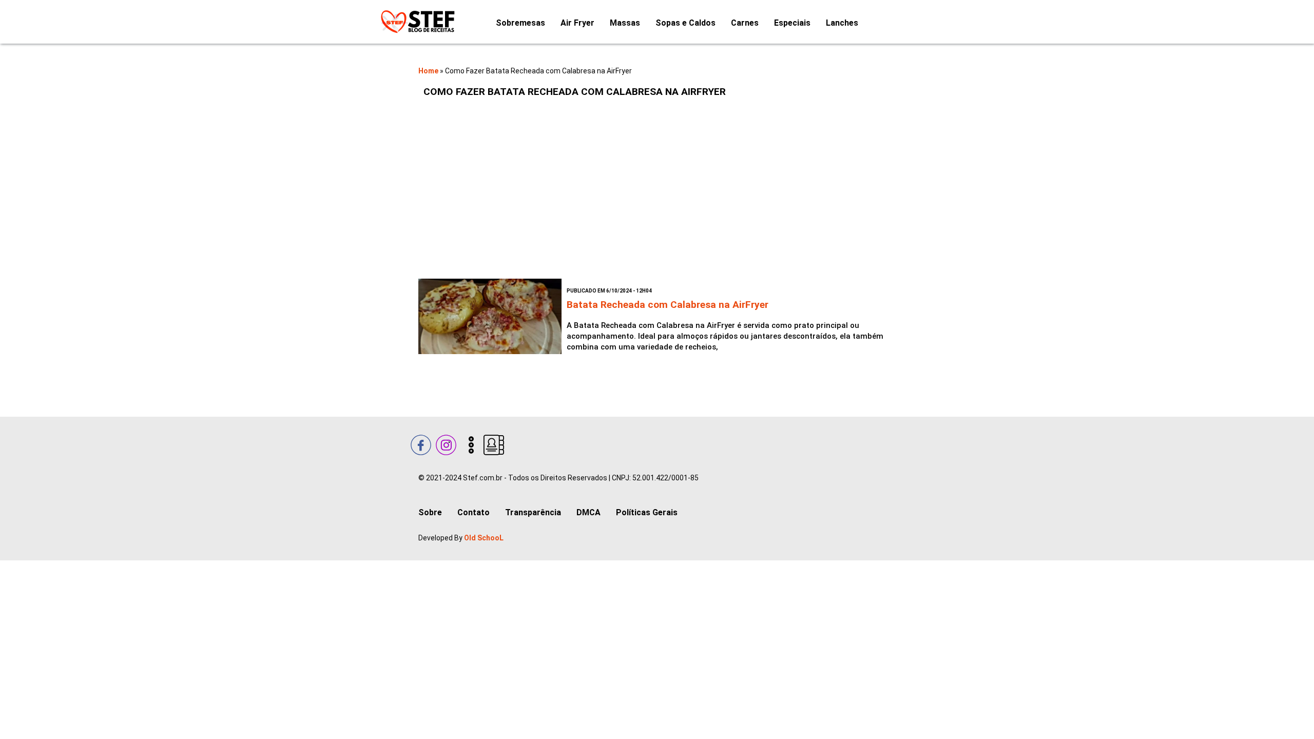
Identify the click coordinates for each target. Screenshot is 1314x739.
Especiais (792, 23)
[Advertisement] (657, 191)
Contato (473, 512)
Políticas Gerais (647, 512)
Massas (625, 23)
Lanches (842, 23)
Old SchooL (484, 538)
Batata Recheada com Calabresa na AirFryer (667, 304)
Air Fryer (577, 23)
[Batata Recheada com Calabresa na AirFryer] (490, 351)
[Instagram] (445, 444)
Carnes (745, 23)
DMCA (588, 512)
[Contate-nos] (492, 444)
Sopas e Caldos (685, 23)
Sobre (430, 512)
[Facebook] (420, 444)
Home (428, 71)
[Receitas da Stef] (416, 21)
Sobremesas (520, 23)
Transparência (533, 512)
